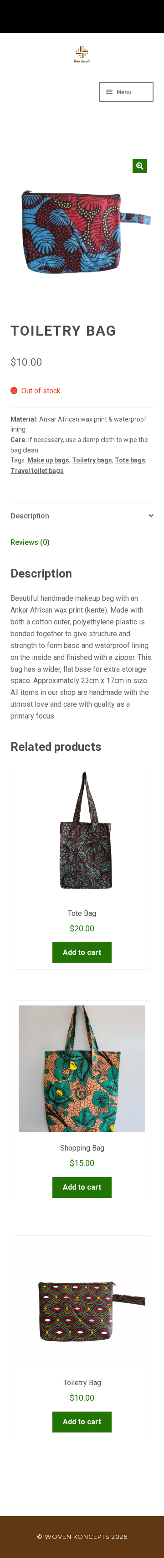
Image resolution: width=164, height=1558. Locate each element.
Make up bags (48, 460)
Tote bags (130, 460)
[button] (140, 166)
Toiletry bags (92, 460)
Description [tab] (29, 516)
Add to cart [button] (82, 952)
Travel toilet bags (37, 470)
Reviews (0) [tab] (30, 542)
